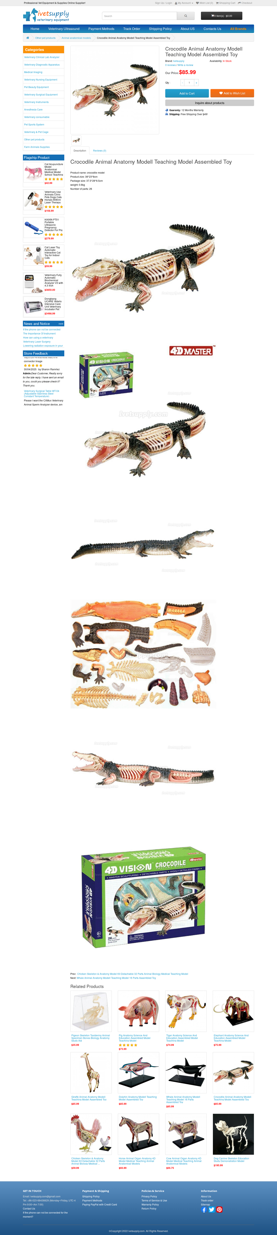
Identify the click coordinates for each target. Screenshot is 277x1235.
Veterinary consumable (36, 117)
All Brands (238, 28)
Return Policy (149, 1208)
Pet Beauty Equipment (36, 87)
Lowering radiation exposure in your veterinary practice (43, 345)
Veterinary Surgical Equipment (41, 94)
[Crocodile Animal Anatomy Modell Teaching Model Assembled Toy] (76, 140)
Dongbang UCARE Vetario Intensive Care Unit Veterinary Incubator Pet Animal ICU (53, 305)
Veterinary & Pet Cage (36, 132)
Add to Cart (186, 93)
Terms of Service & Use (154, 1200)
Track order (207, 1200)
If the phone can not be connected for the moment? (41, 329)
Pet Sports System (34, 124)
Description (80, 150)
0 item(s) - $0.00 (223, 15)
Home (35, 28)
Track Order (131, 28)
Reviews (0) (99, 150)
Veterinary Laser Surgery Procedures (36, 341)
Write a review (185, 65)
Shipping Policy (160, 28)
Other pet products (45, 37)
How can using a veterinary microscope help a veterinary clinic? (43, 337)
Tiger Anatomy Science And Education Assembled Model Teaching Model (182, 1037)
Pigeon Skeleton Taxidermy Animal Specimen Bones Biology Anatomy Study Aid (90, 1037)
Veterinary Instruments (36, 102)
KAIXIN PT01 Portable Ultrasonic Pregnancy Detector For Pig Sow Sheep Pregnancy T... (53, 227)
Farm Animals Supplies (37, 147)
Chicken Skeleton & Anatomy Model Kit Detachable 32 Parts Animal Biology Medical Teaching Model (132, 973)
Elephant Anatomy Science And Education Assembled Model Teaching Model (231, 1037)
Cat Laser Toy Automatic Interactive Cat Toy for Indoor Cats (52, 252)
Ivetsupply (178, 61)
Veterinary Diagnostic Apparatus (42, 64)
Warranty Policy (150, 1204)
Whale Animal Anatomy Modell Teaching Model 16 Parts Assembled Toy (116, 977)
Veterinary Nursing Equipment (40, 79)
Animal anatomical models (76, 37)
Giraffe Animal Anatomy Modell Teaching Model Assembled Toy (88, 1098)
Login (169, 2)
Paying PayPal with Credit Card (99, 1204)
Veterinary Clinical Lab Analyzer (41, 57)
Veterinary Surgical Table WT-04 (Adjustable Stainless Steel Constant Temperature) (41, 382)
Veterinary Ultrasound (63, 28)
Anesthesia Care (33, 109)
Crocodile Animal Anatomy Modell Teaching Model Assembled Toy (232, 1098)
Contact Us (29, 1208)
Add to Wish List (234, 93)
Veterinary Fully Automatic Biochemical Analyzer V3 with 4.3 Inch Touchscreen (54, 281)
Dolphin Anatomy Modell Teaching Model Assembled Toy (138, 1098)
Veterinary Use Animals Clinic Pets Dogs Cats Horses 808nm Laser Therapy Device (53, 198)
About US (188, 28)
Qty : (168, 82)
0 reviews (170, 65)
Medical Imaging (33, 72)
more (61, 323)
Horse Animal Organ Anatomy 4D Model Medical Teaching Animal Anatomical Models (137, 1160)
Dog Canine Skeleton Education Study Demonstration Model (231, 1159)
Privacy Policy (149, 1196)
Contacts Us (212, 28)
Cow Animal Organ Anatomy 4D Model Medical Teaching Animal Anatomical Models (184, 1160)
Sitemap (205, 1204)
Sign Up (159, 2)
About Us (206, 1196)
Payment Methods (101, 28)
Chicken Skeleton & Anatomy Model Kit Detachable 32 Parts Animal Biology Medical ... (88, 1160)
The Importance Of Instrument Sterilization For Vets (39, 333)
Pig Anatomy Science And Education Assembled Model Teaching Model (134, 1037)
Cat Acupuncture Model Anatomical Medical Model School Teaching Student (54, 170)
